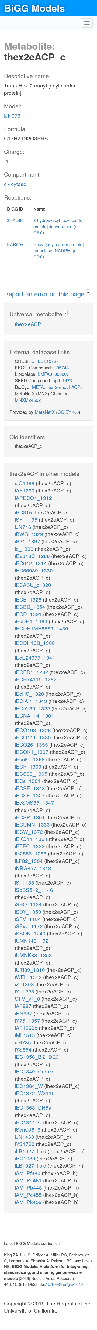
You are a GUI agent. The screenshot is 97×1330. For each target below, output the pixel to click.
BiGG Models (34, 8)
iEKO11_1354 (32, 838)
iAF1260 (25, 490)
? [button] (88, 293)
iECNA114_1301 (34, 715)
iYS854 (24, 1049)
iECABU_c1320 (33, 584)
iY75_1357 (28, 1020)
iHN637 (24, 1013)
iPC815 (24, 512)
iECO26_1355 (32, 744)
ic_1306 (25, 548)
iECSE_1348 (30, 788)
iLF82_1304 (29, 860)
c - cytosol (15, 183)
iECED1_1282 (32, 671)
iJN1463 (25, 1136)
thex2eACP (28, 323)
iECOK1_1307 (32, 751)
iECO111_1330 (33, 737)
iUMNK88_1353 (33, 954)
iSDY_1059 (29, 911)
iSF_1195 (27, 519)
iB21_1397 (28, 541)
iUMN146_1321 (33, 940)
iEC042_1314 (31, 563)
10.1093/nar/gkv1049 (64, 1284)
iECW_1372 (29, 831)
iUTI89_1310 (30, 969)
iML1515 (25, 1034)
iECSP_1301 (30, 817)
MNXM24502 (28, 399)
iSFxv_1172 (29, 926)
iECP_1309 (29, 766)
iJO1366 (25, 483)
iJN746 (24, 526)
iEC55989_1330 (34, 570)
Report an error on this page (45, 293)
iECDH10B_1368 (35, 642)
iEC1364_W (29, 1085)
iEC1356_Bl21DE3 (37, 1056)
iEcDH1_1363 (32, 621)
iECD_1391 (29, 613)
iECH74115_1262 (36, 679)
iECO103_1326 (33, 729)
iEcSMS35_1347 (34, 802)
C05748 (61, 367)
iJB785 (23, 1042)
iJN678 (12, 115)
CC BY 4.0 (68, 411)
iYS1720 (25, 1143)
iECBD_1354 (31, 606)
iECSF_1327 (30, 795)
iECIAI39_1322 (33, 708)
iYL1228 (25, 991)
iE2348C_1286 (33, 555)
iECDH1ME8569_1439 (41, 628)
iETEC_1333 (30, 846)
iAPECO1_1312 (33, 497)
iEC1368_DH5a (33, 1107)
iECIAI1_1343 (31, 700)
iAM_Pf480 (28, 1172)
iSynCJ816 (28, 1129)
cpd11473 (62, 380)
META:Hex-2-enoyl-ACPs (57, 387)
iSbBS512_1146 (34, 889)
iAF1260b (27, 1027)
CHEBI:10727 (44, 361)
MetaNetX (45, 411)
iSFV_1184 (28, 918)
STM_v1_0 (28, 998)
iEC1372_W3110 (35, 1092)
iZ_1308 (25, 984)
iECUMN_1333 (33, 824)
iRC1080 (26, 1158)
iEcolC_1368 (30, 759)
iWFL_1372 (29, 976)
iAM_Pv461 (29, 1180)
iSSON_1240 (31, 933)
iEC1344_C (29, 1122)
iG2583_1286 (31, 853)
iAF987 (24, 1005)
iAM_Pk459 (29, 1201)
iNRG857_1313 (33, 868)
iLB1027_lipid (31, 1151)
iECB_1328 (29, 599)
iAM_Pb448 (29, 1187)
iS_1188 (25, 882)
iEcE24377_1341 (35, 657)
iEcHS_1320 (30, 693)
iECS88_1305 (32, 773)
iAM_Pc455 (29, 1194)
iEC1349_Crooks (35, 1071)
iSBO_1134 (29, 904)
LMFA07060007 (53, 373)
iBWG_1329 (29, 533)
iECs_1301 (28, 780)
